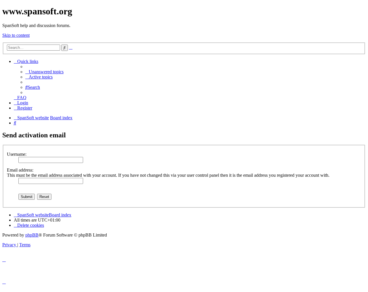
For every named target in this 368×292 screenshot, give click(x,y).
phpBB (32, 235)
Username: (16, 154)
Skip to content (16, 35)
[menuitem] (44, 71)
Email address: (20, 170)
